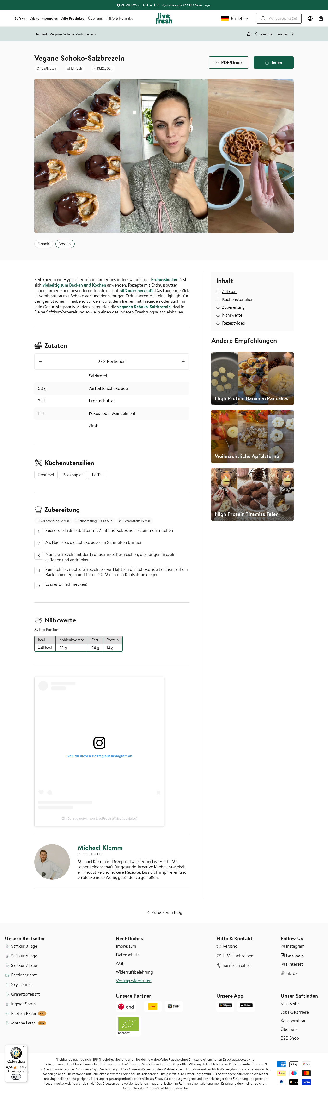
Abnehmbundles (44, 18)
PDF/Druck (232, 62)
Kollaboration (293, 1020)
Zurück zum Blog (167, 912)
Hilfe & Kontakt (119, 18)
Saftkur (20, 18)
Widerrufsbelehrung (134, 972)
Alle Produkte (72, 18)
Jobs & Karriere (295, 1012)
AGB (120, 963)
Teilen (276, 62)
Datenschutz (127, 954)
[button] (321, 18)
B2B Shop (290, 1038)
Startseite (290, 1003)
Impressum (126, 946)
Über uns (95, 18)
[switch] (16, 1077)
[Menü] (24, 1047)
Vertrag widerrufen (134, 980)
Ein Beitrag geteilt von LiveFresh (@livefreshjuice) (99, 818)
